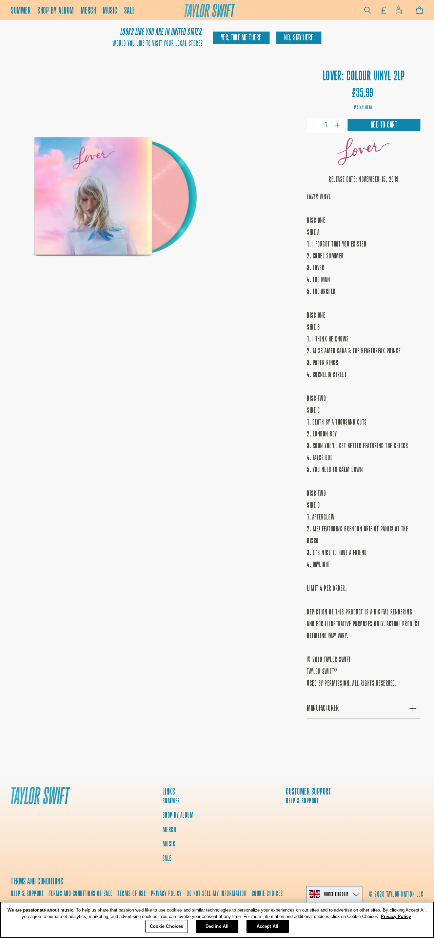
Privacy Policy (396, 916)
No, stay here (298, 37)
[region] (217, 920)
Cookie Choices (267, 893)
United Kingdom (336, 894)
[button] (367, 10)
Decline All (217, 926)
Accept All (267, 926)
